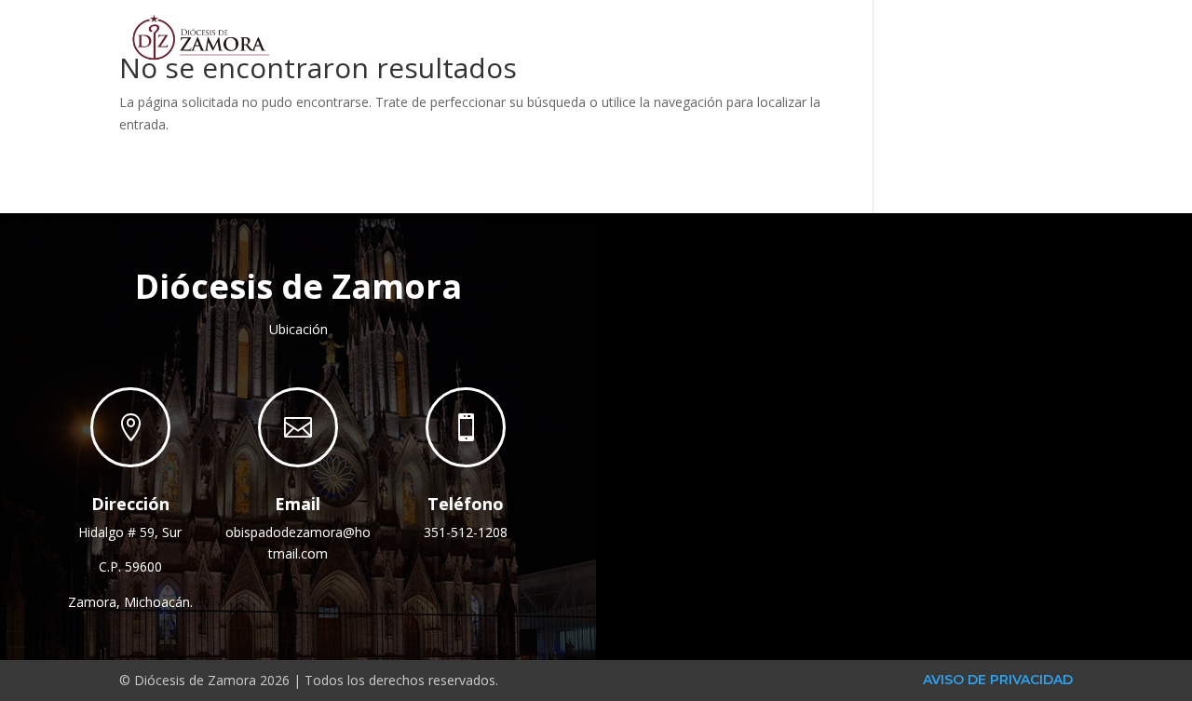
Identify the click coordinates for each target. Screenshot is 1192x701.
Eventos (922, 37)
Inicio (520, 37)
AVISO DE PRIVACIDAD (998, 679)
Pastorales (792, 37)
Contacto (1027, 37)
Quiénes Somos (633, 37)
